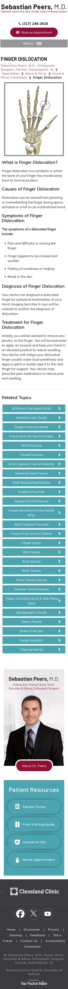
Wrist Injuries (31, 561)
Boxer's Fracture (31, 631)
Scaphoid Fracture (31, 492)
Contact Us (29, 941)
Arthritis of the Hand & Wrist (31, 408)
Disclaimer (32, 929)
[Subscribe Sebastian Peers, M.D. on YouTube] (48, 914)
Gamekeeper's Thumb (31, 612)
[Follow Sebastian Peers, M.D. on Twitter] (34, 914)
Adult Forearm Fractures (31, 524)
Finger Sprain (31, 543)
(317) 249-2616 (35, 23)
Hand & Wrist (36, 73)
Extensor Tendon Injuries (31, 589)
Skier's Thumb (32, 621)
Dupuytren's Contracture (31, 501)
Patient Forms (34, 807)
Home (11, 929)
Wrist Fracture (31, 445)
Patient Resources (34, 789)
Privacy (54, 929)
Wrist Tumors (31, 570)
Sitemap (15, 935)
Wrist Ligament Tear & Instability (31, 464)
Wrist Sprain (31, 552)
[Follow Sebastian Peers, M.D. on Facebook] (20, 914)
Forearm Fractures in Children (31, 533)
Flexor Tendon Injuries (31, 580)
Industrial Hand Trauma (31, 473)
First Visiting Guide (38, 824)
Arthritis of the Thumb (31, 417)
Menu (28, 43)
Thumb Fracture (31, 454)
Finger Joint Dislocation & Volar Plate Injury (31, 600)
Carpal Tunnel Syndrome (31, 427)
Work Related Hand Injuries (31, 482)
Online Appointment (39, 859)
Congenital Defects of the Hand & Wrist (31, 512)
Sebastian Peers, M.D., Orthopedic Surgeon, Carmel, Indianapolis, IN (28, 67)
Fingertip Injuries (31, 649)
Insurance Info (34, 842)
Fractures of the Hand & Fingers (31, 436)
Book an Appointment (37, 32)
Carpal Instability (31, 640)
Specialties (11, 73)
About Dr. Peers (34, 766)
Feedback (37, 935)
